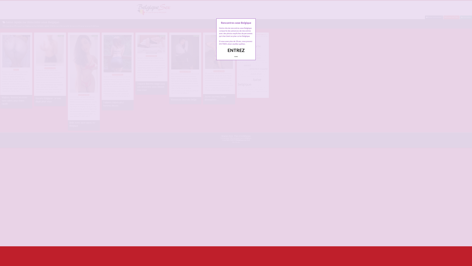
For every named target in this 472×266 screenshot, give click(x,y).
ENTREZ (236, 50)
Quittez (236, 56)
